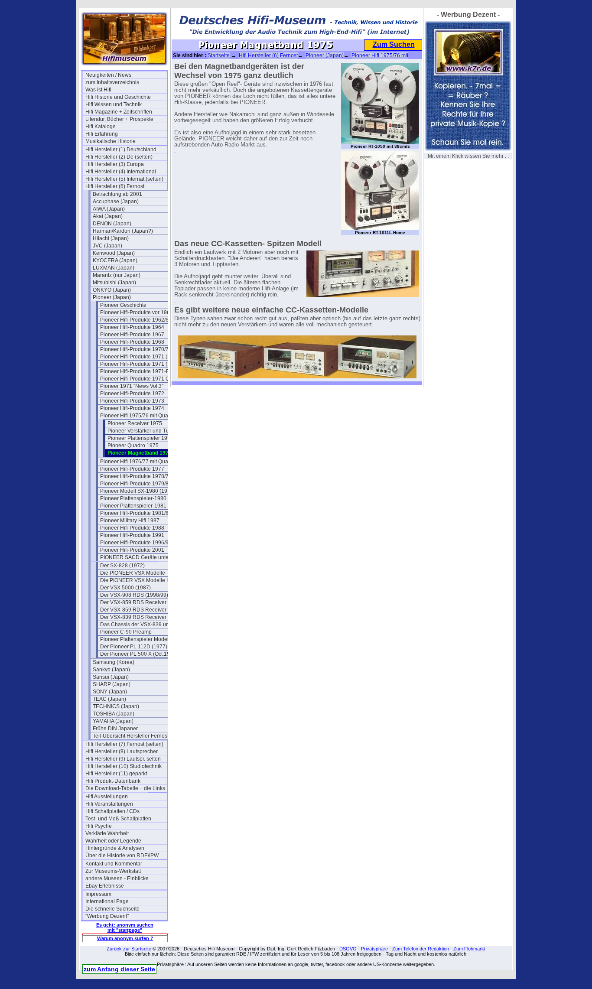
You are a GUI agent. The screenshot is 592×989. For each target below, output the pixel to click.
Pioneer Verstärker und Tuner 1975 (148, 431)
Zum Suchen (394, 44)
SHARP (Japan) (111, 684)
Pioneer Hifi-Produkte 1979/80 (136, 484)
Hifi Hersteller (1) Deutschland (120, 149)
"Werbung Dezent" (107, 916)
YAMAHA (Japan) (113, 721)
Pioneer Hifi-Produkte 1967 (132, 335)
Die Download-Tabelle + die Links (125, 788)
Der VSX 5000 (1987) (125, 588)
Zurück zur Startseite (129, 948)
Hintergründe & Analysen (114, 848)
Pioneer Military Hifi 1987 (129, 520)
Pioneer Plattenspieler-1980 (133, 498)
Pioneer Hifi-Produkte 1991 (132, 535)
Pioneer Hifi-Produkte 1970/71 (136, 349)
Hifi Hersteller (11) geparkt (116, 774)
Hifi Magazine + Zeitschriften (118, 112)
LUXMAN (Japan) (113, 268)
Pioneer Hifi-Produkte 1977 (132, 469)
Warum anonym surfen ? (125, 938)
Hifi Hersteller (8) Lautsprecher (121, 751)
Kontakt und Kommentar (113, 864)
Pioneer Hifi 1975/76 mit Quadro (138, 416)
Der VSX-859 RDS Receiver (133, 602)
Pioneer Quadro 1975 (133, 445)
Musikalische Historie (110, 141)
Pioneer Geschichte (123, 305)
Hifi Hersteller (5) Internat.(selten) (124, 179)
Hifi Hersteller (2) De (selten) (119, 157)
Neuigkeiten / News (108, 75)
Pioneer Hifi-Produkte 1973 (132, 401)
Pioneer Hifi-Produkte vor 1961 (136, 312)
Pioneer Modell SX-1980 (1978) (137, 491)
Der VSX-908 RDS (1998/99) (134, 595)
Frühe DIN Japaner (115, 728)
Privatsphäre (374, 948)
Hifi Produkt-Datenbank (112, 781)
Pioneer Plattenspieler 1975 (140, 438)
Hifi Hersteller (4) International (120, 172)
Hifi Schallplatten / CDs (112, 811)
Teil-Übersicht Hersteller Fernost (131, 736)
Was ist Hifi (98, 90)
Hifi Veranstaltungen (109, 804)
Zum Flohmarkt (469, 948)
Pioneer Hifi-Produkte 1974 (132, 408)
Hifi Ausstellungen (106, 797)
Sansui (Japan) (111, 677)
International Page (107, 901)
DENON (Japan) (112, 224)
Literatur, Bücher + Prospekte (119, 119)
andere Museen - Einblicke (117, 878)
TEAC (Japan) (109, 699)
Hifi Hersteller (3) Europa (114, 164)
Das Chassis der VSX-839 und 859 (141, 624)
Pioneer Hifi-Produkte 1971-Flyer (139, 371)
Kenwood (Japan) (114, 253)
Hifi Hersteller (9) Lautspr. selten (123, 759)
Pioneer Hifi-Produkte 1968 (132, 342)
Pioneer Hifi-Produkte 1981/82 (136, 513)
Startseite (219, 55)
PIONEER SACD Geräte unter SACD (141, 557)
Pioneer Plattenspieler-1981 (133, 506)
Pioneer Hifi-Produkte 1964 (132, 327)
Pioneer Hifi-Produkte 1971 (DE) (138, 364)
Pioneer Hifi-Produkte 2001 (132, 550)
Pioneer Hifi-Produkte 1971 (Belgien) (141, 357)
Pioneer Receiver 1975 (134, 423)
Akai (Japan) (108, 216)
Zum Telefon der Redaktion (420, 948)
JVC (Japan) (107, 246)
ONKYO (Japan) (112, 290)
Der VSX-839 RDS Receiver (133, 617)
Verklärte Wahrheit (107, 833)
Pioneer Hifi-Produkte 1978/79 (136, 476)
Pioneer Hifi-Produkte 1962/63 (136, 320)
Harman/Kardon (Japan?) (123, 231)
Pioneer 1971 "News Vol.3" (131, 386)
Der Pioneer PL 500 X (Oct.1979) (139, 654)
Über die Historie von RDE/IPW (122, 855)
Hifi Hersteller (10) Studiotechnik (123, 766)
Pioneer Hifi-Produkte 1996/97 (136, 543)
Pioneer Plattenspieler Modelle (136, 639)
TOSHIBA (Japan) (113, 714)
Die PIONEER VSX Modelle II (134, 580)
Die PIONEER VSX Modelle (132, 573)
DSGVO (348, 948)
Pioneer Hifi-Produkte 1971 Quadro (141, 379)
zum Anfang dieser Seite (119, 969)
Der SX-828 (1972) (122, 566)
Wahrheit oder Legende (113, 841)
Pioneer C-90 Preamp (126, 632)
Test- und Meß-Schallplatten (118, 819)
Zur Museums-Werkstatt (113, 871)
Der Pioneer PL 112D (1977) (133, 647)
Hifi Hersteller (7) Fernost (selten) (124, 744)
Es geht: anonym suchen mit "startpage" (124, 927)
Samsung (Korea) (113, 662)
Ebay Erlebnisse (104, 886)
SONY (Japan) (110, 692)
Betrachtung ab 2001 (117, 194)
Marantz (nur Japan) (116, 275)
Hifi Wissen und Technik (113, 104)
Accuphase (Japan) (116, 201)
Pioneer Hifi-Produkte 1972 (132, 393)
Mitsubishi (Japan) (114, 283)
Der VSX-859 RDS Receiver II (135, 610)
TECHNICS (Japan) (116, 706)
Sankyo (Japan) (111, 670)
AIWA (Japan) (109, 209)
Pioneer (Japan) (112, 297)
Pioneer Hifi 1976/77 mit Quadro (138, 462)
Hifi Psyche (98, 826)
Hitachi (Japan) (111, 238)
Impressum (98, 894)
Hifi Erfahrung (101, 134)
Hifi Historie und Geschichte (118, 97)
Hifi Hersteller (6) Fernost (114, 186)
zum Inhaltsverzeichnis (112, 82)
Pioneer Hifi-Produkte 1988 (132, 528)
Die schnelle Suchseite (112, 909)
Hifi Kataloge (100, 127)
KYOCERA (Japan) (115, 260)
